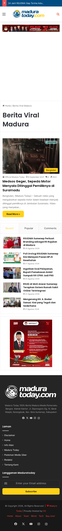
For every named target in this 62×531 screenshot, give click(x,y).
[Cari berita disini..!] (58, 15)
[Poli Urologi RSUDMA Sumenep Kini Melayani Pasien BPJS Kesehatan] (12, 257)
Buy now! (50, 516)
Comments (50, 228)
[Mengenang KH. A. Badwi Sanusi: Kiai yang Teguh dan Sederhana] (12, 302)
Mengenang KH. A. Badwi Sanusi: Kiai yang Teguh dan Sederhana (39, 302)
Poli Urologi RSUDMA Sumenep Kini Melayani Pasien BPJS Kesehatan (40, 257)
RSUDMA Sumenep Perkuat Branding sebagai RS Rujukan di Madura (40, 242)
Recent (10, 228)
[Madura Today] (31, 14)
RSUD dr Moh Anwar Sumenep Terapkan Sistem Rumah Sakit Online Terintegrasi (40, 287)
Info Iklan (9, 445)
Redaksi (8, 460)
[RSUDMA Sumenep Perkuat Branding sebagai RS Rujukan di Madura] (12, 242)
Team (26, 516)
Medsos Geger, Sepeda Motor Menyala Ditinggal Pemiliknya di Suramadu (28, 185)
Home (7, 105)
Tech (41, 516)
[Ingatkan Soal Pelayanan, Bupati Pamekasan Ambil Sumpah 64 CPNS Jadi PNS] (12, 273)
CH (44, 511)
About (18, 516)
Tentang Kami (11, 464)
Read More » (13, 214)
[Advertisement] (31, 66)
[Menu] (4, 15)
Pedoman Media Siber (15, 455)
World (34, 516)
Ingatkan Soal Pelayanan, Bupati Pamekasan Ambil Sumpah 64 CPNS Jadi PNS (38, 272)
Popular (28, 228)
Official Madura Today (15, 177)
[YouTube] (31, 418)
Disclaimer (9, 435)
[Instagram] (35, 418)
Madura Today (11, 450)
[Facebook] (23, 418)
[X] (27, 418)
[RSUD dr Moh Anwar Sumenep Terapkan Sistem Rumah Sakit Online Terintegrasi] (12, 287)
